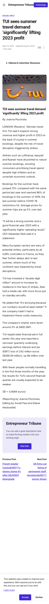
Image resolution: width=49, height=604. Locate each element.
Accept (25, 597)
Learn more (9, 590)
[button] (4, 5)
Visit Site (24, 446)
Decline (39, 597)
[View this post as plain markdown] (39, 47)
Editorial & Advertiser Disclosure (24, 63)
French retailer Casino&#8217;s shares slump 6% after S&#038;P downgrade (11, 471)
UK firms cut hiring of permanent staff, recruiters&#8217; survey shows (37, 471)
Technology (41, 5)
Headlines (8, 16)
